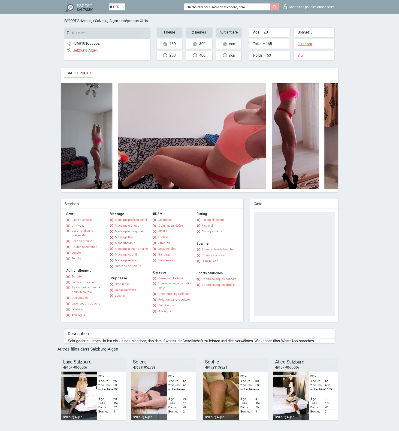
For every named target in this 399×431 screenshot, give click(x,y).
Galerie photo (79, 73)
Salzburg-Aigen (106, 21)
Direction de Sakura (128, 266)
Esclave (163, 237)
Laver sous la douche (86, 303)
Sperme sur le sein (214, 255)
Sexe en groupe (82, 241)
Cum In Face (210, 261)
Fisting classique (213, 220)
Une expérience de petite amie (174, 286)
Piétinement (166, 260)
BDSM (162, 231)
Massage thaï (124, 237)
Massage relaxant (127, 260)
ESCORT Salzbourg (78, 21)
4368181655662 (86, 43)
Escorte (77, 276)
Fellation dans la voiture (174, 299)
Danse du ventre (125, 290)
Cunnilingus (166, 305)
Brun (301, 55)
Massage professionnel (131, 220)
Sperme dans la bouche (217, 249)
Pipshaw (77, 309)
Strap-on (164, 243)
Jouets (76, 252)
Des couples (80, 297)
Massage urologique (129, 231)
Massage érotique (127, 225)
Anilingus (164, 311)
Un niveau (78, 225)
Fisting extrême (212, 231)
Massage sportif (126, 254)
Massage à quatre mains (131, 248)
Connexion (312, 7)
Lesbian (120, 295)
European (305, 44)
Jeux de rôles (167, 248)
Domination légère (170, 225)
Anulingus (78, 315)
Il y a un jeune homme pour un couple (86, 290)
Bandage (164, 254)
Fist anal (207, 225)
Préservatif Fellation (171, 278)
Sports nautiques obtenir (218, 284)
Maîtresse (165, 220)
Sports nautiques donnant (219, 279)
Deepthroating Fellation (174, 294)
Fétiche (76, 258)
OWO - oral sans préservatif (82, 233)
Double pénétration (84, 247)
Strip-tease (122, 284)
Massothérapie (125, 243)
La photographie (83, 282)
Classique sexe (82, 220)
